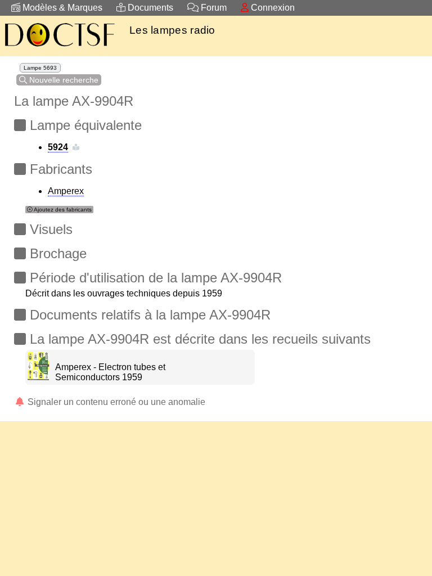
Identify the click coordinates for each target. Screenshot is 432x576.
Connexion (272, 7)
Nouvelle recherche (62, 79)
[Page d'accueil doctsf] (59, 48)
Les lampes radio (172, 30)
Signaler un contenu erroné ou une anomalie (115, 402)
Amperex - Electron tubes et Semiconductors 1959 (110, 372)
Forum (213, 7)
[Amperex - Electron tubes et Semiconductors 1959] (39, 377)
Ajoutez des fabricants (62, 209)
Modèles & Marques (61, 7)
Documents (149, 7)
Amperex (66, 191)
